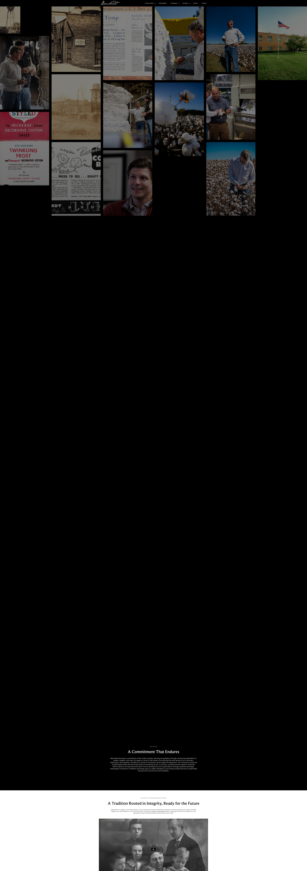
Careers (195, 3)
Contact (204, 3)
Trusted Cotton (149, 3)
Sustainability (162, 3)
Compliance (173, 3)
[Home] (109, 3)
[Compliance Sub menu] (179, 3)
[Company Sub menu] (190, 3)
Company (185, 3)
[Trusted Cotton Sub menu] (155, 3)
